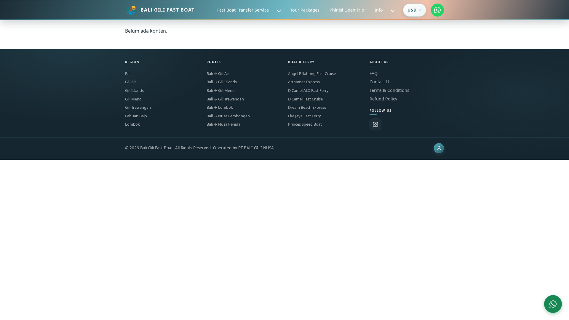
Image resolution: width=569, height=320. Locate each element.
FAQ (374, 73)
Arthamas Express (304, 81)
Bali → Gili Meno (221, 90)
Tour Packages (304, 10)
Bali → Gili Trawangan (225, 99)
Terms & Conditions (389, 90)
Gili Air (130, 81)
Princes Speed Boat (305, 124)
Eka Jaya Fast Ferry (304, 116)
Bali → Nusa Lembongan (228, 116)
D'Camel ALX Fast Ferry (308, 90)
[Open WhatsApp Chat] (553, 304)
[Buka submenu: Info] (392, 10)
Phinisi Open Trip (347, 10)
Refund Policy (383, 99)
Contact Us (380, 81)
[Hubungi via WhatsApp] (437, 10)
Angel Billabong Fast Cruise (312, 73)
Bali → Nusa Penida (223, 124)
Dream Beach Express (307, 107)
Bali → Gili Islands (222, 81)
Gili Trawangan (138, 107)
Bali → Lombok (220, 107)
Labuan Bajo (136, 116)
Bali (128, 73)
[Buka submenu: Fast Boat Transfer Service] (278, 10)
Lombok (132, 124)
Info (379, 10)
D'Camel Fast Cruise (305, 99)
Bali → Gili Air (218, 73)
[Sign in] (439, 148)
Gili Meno (133, 99)
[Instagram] (375, 124)
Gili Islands (134, 90)
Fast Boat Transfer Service (243, 10)
